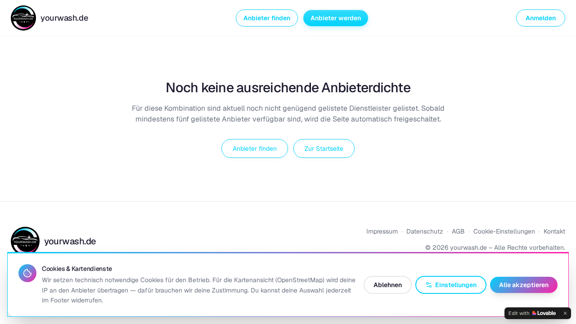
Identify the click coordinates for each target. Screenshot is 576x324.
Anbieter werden (335, 18)
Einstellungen (456, 285)
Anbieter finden (266, 18)
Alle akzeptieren (524, 285)
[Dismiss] (565, 313)
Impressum (382, 231)
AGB (458, 231)
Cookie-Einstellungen (504, 231)
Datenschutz (424, 231)
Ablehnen (388, 285)
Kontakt (554, 231)
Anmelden (541, 18)
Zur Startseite (324, 148)
